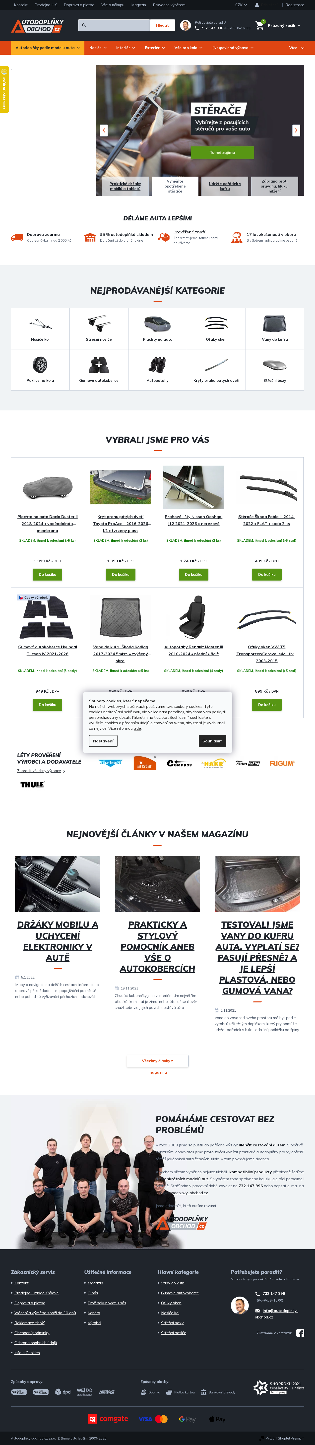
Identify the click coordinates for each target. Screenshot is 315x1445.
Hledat (162, 25)
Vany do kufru (173, 1282)
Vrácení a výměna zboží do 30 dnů (45, 1312)
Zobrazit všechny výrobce (39, 770)
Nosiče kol (170, 1312)
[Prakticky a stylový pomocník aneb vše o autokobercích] (157, 885)
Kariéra (94, 1312)
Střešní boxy (172, 1322)
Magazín (138, 4)
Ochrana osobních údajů (35, 1342)
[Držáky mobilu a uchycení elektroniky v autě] (58, 885)
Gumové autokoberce (180, 1292)
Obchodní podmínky (32, 1332)
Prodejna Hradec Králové (36, 1292)
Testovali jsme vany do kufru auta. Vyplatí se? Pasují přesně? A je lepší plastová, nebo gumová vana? (257, 957)
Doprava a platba (79, 4)
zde (137, 728)
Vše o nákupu (112, 4)
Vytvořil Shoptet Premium (285, 1438)
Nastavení (103, 740)
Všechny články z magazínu (157, 1062)
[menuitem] (47, 48)
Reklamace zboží (29, 1322)
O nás (93, 1292)
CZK (239, 4)
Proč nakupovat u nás (107, 1302)
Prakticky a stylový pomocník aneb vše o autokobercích (157, 946)
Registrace (294, 4)
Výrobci (94, 1322)
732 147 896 (212, 28)
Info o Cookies (27, 1352)
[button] (104, 130)
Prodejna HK (46, 4)
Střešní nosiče (173, 1332)
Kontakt (21, 4)
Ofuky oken (171, 1302)
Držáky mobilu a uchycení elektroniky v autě (57, 941)
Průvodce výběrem (169, 4)
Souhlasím (212, 740)
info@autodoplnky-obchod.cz (182, 1192)
